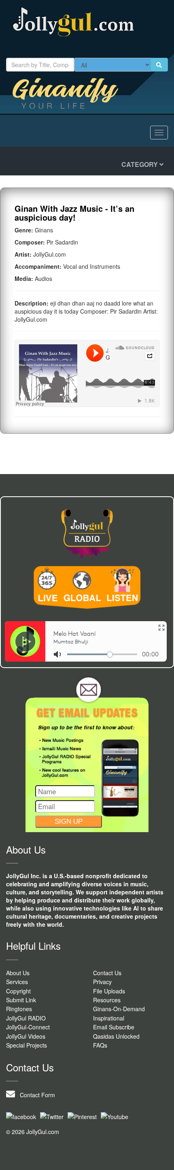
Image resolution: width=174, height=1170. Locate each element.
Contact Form (35, 1095)
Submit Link (21, 1000)
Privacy (102, 982)
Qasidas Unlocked (116, 1036)
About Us (18, 973)
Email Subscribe (113, 1027)
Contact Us (107, 973)
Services (17, 982)
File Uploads (109, 991)
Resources (107, 1000)
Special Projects (26, 1045)
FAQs (100, 1045)
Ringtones (19, 1009)
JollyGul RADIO (26, 1018)
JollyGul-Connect (28, 1027)
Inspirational (108, 1018)
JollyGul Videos (25, 1036)
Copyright (18, 991)
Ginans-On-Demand (119, 1009)
